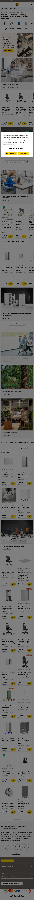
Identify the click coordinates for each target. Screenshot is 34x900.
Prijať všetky (23, 153)
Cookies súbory (11, 144)
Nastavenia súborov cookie (16, 148)
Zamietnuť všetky (11, 153)
